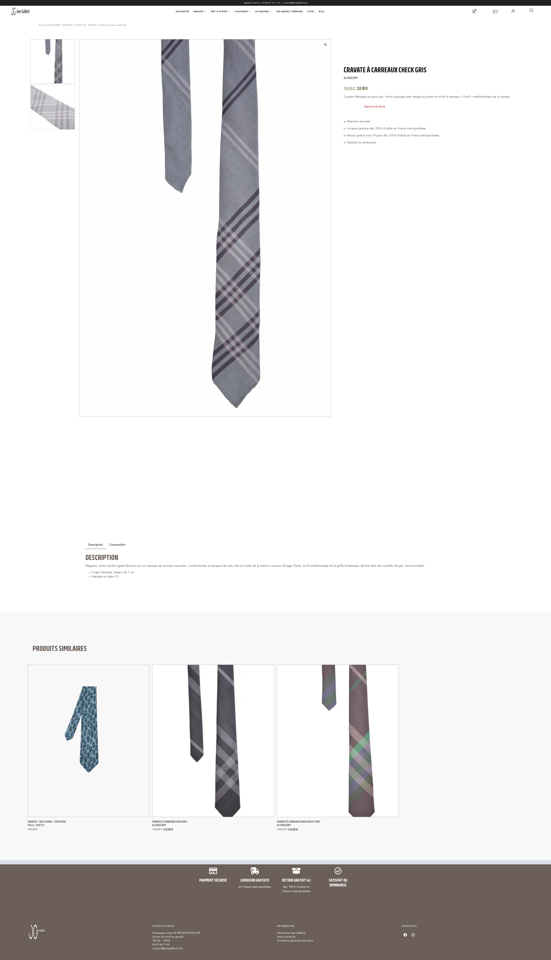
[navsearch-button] (531, 11)
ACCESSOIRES (262, 11)
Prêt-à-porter (219, 11)
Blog (321, 11)
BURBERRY (351, 78)
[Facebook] (405, 934)
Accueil (42, 25)
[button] (325, 44)
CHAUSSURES (241, 11)
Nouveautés (182, 11)
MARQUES (198, 11)
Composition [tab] (117, 544)
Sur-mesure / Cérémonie (290, 11)
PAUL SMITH (36, 825)
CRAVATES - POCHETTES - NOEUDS (79, 25)
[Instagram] (413, 934)
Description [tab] (95, 544)
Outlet (311, 11)
